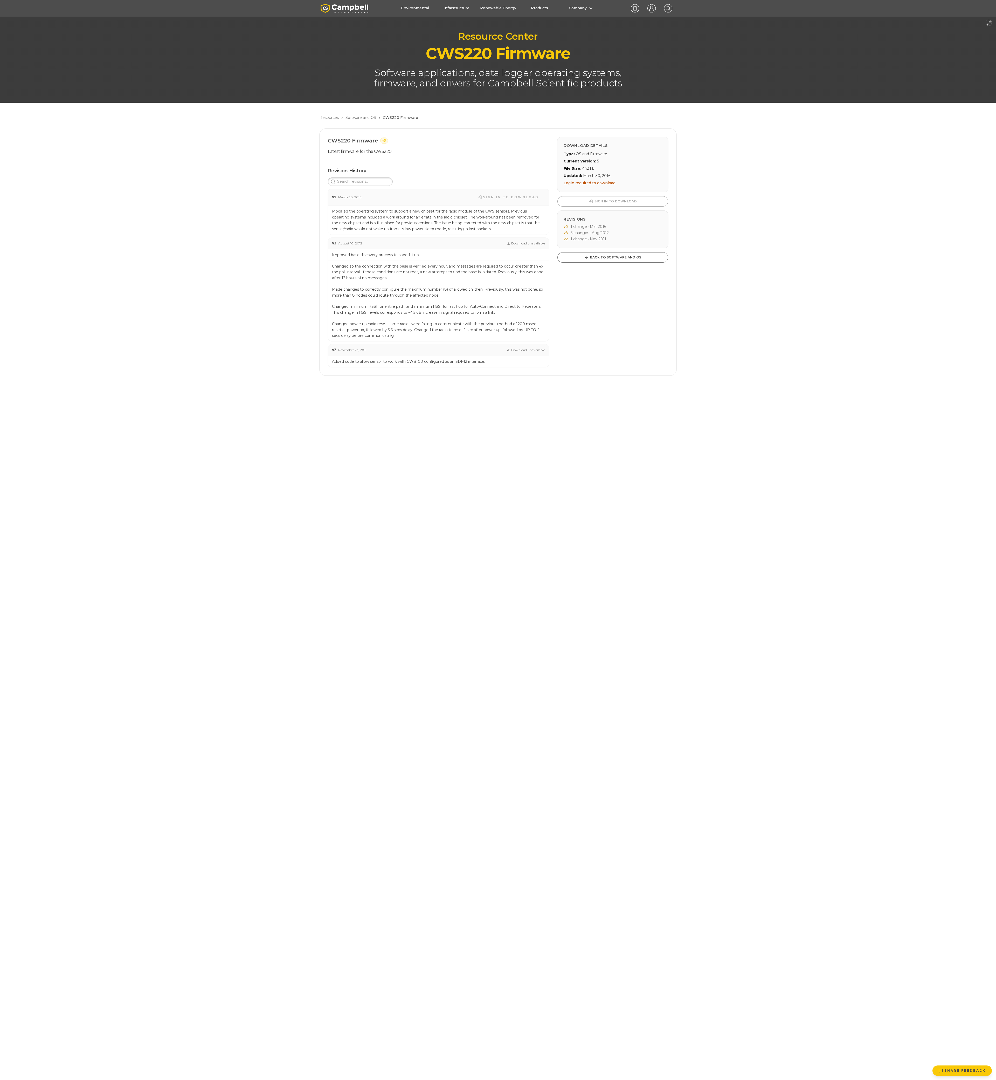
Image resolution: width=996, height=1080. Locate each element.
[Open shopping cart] (635, 8)
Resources (329, 117)
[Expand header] (989, 23)
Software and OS (360, 117)
